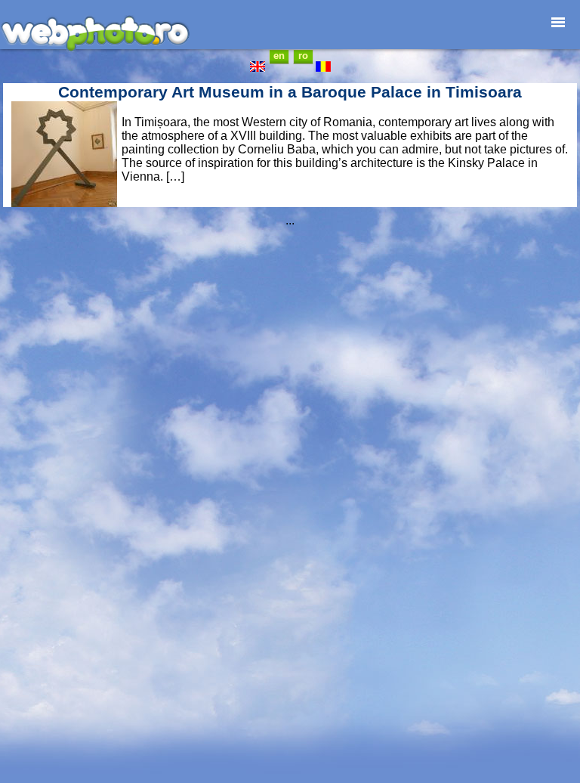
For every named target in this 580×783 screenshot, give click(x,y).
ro (303, 55)
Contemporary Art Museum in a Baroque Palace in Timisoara (290, 92)
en (279, 55)
